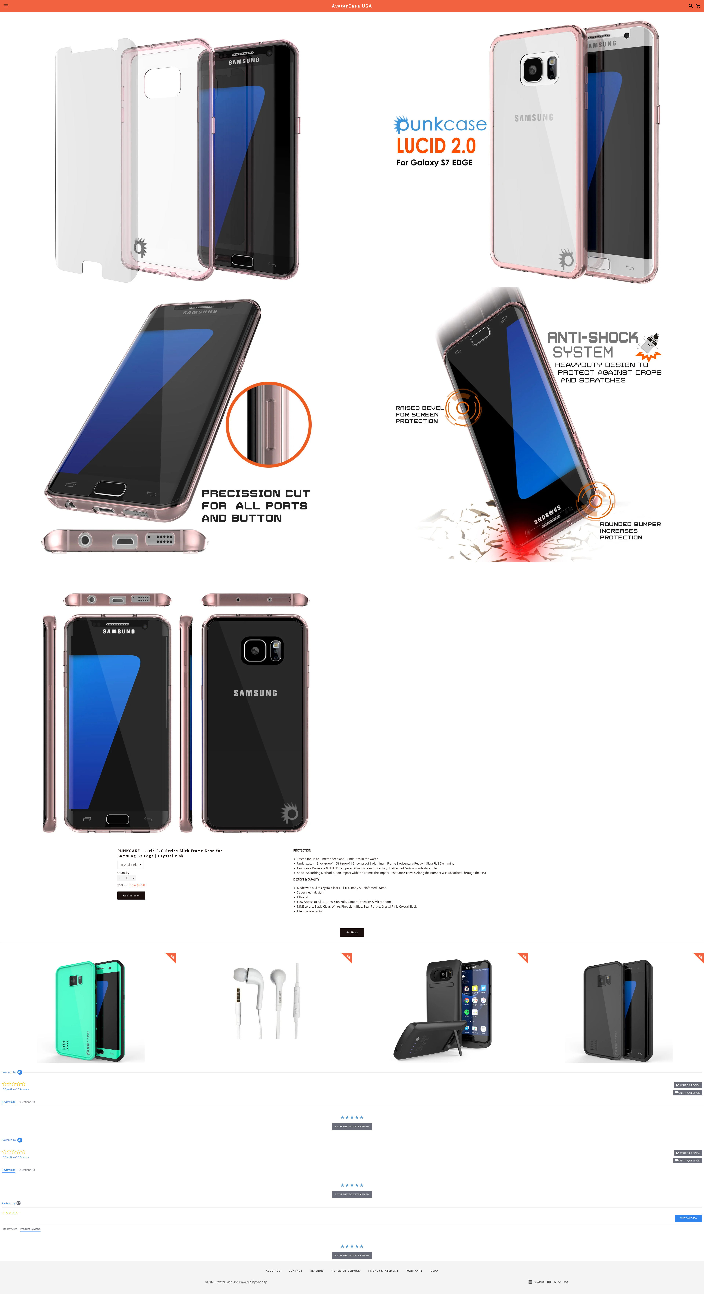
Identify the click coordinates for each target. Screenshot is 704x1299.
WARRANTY (414, 1271)
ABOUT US (273, 1271)
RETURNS (317, 1271)
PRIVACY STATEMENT (383, 1271)
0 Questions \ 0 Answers (16, 1089)
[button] (687, 1092)
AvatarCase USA (352, 6)
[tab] (8, 1102)
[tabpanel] (352, 1252)
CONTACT (295, 1271)
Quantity (123, 873)
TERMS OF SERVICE (346, 1271)
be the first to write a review (352, 1126)
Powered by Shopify (253, 1282)
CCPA (434, 1271)
